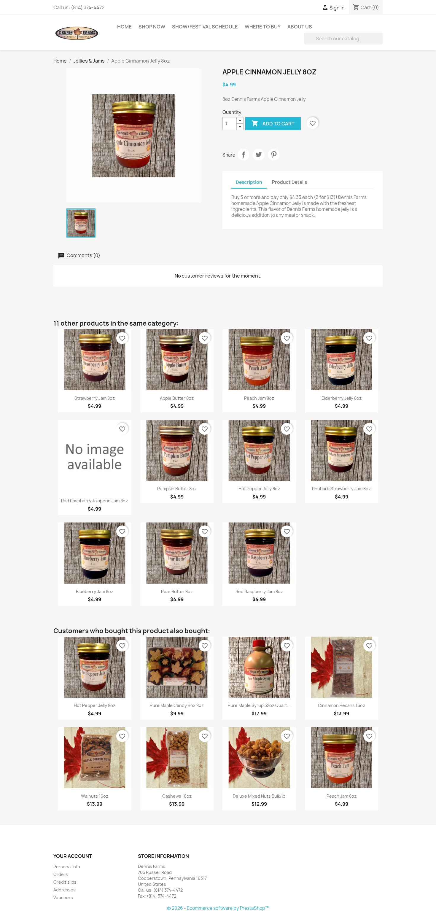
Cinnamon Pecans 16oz (341, 705)
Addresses (64, 890)
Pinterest (274, 154)
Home (124, 26)
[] (380, 42)
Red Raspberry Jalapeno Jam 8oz (94, 501)
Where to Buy (263, 26)
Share (243, 154)
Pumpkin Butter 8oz (177, 488)
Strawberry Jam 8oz (94, 398)
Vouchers (63, 897)
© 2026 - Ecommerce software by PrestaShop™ (218, 908)
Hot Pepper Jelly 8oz (259, 488)
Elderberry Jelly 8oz (342, 398)
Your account (72, 856)
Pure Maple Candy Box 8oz (177, 705)
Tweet (259, 154)
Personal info (66, 866)
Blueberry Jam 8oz (94, 591)
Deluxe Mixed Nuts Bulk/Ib (259, 796)
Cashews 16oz (177, 796)
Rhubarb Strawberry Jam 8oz (341, 488)
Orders (60, 874)
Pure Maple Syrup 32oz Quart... (259, 705)
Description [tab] (249, 182)
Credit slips (65, 882)
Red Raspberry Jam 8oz (259, 591)
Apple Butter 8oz (177, 398)
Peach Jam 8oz (259, 398)
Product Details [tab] (289, 182)
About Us (299, 26)
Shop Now (152, 26)
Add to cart (273, 123)
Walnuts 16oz (94, 796)
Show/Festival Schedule (205, 26)
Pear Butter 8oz (177, 591)
